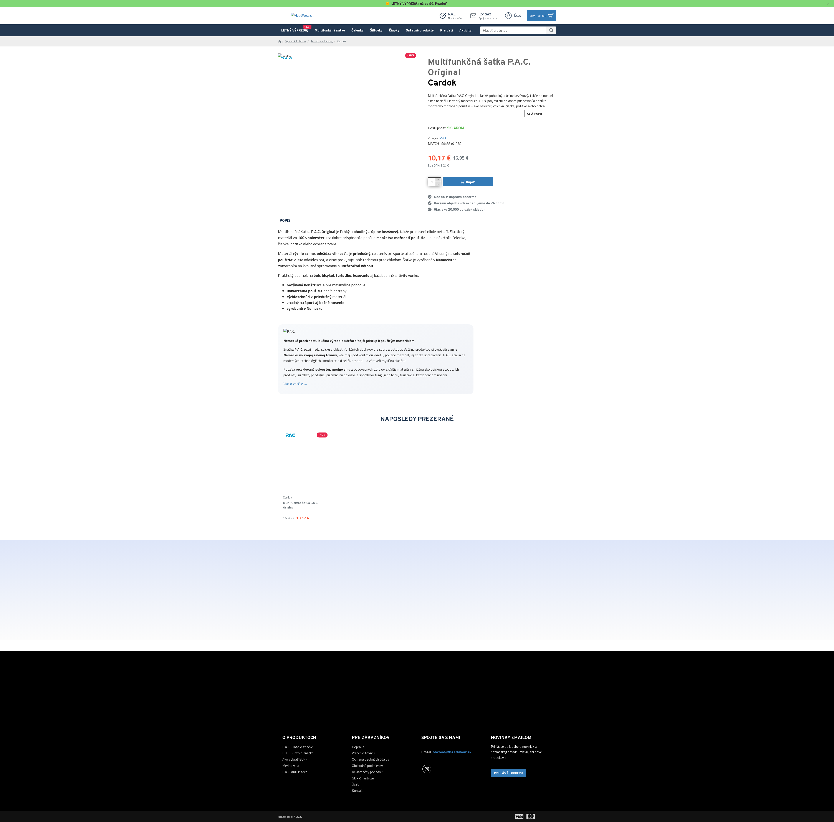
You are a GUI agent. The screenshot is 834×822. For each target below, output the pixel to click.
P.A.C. (443, 138)
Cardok (287, 497)
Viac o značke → (295, 383)
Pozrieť (441, 3)
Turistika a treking (322, 41)
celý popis (535, 113)
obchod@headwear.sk (452, 752)
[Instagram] (426, 769)
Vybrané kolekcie (295, 41)
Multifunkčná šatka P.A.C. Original (300, 505)
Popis (285, 220)
